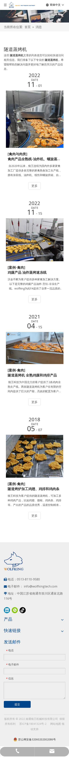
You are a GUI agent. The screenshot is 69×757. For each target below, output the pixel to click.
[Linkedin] (7, 610)
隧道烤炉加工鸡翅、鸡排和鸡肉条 (33, 488)
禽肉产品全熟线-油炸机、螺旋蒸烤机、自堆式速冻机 (34, 159)
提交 (17, 704)
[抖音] (23, 610)
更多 (34, 185)
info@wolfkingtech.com (40, 586)
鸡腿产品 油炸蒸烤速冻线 (27, 272)
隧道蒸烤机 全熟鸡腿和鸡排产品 (32, 375)
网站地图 (55, 724)
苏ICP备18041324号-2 (32, 724)
